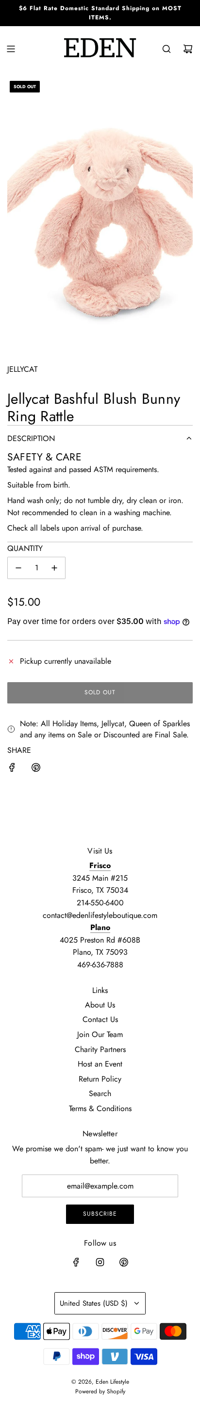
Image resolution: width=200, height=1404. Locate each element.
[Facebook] (76, 1262)
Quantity (25, 548)
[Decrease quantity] (18, 568)
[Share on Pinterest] (36, 769)
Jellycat (22, 369)
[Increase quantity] (54, 568)
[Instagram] (100, 1262)
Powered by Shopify (100, 1391)
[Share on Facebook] (12, 769)
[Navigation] (10, 49)
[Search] (166, 49)
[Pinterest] (123, 1262)
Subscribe (100, 1213)
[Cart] (188, 49)
